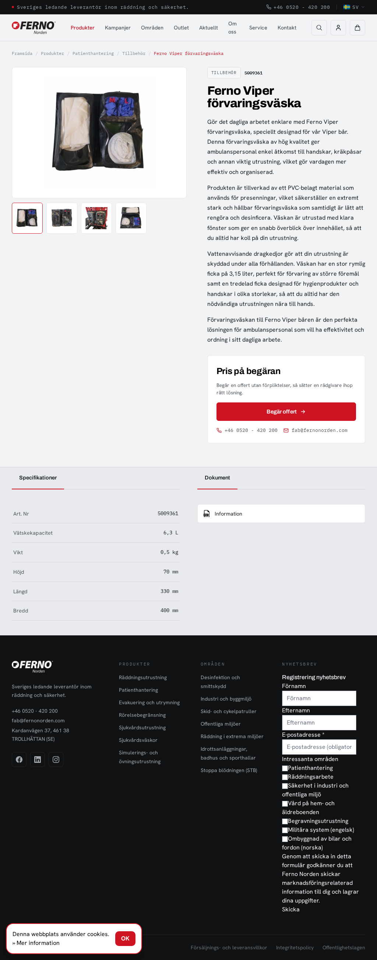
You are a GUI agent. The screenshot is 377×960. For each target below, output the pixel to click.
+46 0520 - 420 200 (302, 7)
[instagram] (56, 759)
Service (258, 27)
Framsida (22, 53)
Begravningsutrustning (318, 821)
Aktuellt (208, 27)
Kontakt (287, 27)
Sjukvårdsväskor (138, 740)
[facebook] (19, 759)
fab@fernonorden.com (320, 430)
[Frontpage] (34, 27)
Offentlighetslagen (344, 947)
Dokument (217, 478)
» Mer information (36, 943)
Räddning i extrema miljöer (232, 736)
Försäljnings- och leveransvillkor (229, 947)
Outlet (181, 27)
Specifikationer (38, 478)
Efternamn (296, 710)
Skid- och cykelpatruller (229, 711)
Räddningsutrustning (143, 677)
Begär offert (282, 412)
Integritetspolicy (295, 947)
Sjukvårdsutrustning (142, 727)
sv (355, 7)
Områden (152, 27)
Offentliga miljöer (221, 723)
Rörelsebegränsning (142, 715)
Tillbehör (133, 53)
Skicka (291, 909)
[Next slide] (172, 132)
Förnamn (294, 686)
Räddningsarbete (311, 777)
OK (125, 938)
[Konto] (338, 27)
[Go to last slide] (26, 132)
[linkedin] (37, 759)
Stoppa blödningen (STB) (229, 770)
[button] (357, 27)
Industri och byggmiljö (226, 698)
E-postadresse (303, 735)
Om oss (232, 27)
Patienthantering (93, 53)
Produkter (83, 27)
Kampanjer (118, 27)
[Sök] (319, 27)
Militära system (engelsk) (321, 830)
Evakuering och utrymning (149, 702)
